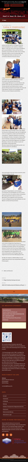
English (24, 2)
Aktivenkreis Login (7, 414)
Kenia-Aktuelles (8, 270)
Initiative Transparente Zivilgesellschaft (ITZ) (13, 406)
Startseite (11, 460)
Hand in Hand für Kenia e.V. (14, 16)
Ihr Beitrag (5, 401)
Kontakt (5, 396)
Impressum (5, 409)
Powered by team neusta (22, 460)
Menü (5, 20)
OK (7, 5)
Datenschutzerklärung (8, 412)
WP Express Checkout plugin (15, 325)
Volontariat (5, 398)
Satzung (5, 404)
